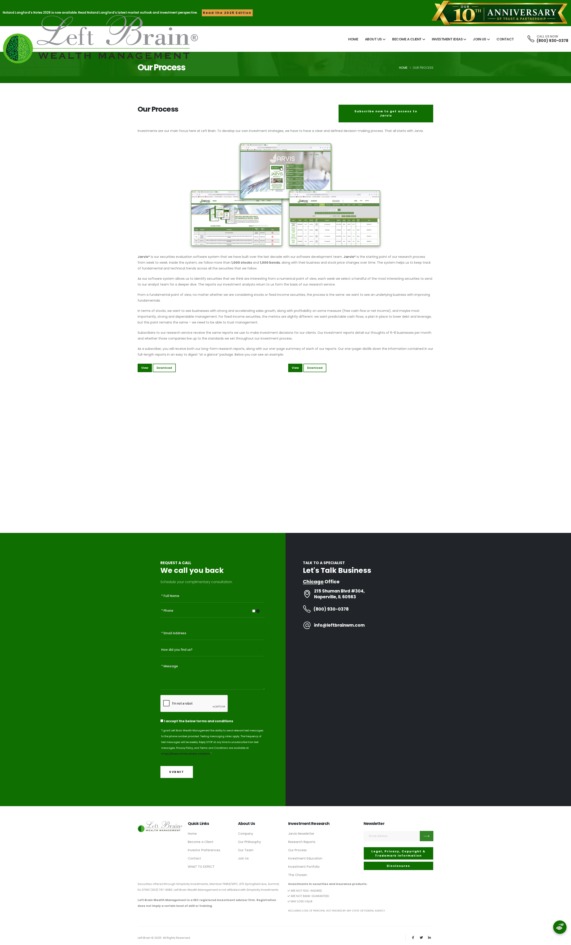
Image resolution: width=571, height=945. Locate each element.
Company (245, 833)
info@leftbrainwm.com (339, 625)
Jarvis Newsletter (301, 833)
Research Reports (301, 842)
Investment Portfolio (304, 866)
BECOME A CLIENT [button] (407, 39)
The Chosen (297, 875)
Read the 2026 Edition (227, 12)
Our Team (245, 850)
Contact (194, 858)
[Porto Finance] (160, 826)
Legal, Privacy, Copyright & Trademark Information (398, 853)
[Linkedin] (429, 937)
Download (164, 368)
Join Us (243, 858)
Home (403, 68)
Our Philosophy (249, 842)
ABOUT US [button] (373, 39)
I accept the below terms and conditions (198, 721)
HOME (353, 39)
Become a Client (200, 842)
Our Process (297, 850)
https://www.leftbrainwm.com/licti (186, 753)
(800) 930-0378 (552, 40)
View (144, 368)
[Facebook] (413, 937)
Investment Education (305, 858)
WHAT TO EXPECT (201, 866)
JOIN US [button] (479, 39)
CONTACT (505, 39)
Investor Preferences (204, 850)
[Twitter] (421, 937)
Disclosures (398, 866)
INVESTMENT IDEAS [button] (447, 39)
